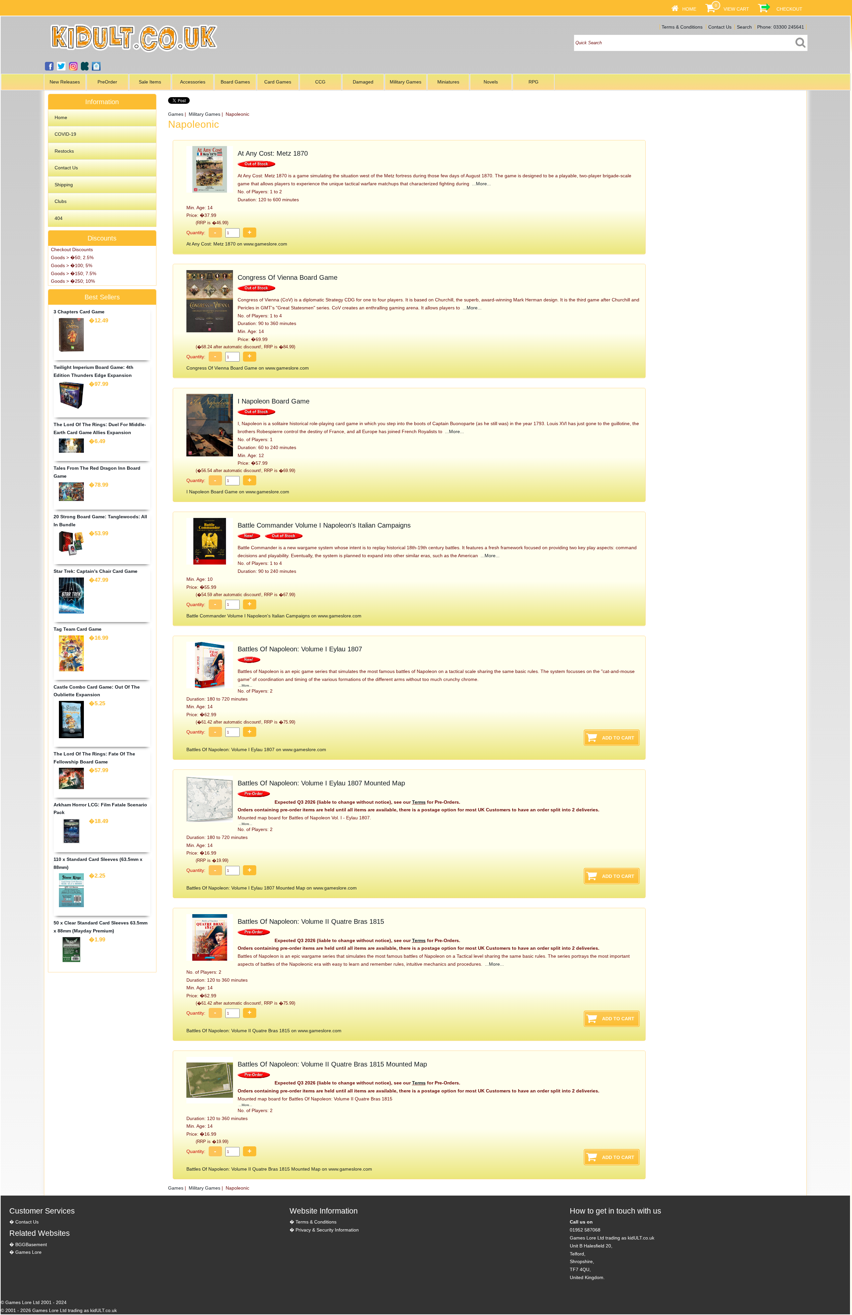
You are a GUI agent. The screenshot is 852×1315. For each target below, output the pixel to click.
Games (175, 114)
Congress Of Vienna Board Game (287, 277)
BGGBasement (31, 1244)
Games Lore (28, 1252)
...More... (481, 183)
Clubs (61, 201)
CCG (320, 81)
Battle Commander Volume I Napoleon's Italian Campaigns (324, 525)
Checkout (789, 9)
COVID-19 (65, 134)
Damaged (363, 81)
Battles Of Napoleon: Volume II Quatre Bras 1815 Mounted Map (332, 1064)
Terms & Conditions (682, 27)
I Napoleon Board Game (274, 401)
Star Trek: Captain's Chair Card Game (95, 571)
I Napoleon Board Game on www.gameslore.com (237, 491)
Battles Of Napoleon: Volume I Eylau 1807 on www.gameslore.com (256, 749)
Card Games (277, 81)
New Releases (65, 81)
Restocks (64, 151)
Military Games (405, 81)
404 (59, 218)
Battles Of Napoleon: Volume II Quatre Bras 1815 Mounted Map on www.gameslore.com (279, 1169)
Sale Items (150, 81)
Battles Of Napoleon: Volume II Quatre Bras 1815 (311, 921)
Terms (419, 802)
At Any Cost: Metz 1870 (273, 153)
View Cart (736, 9)
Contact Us (720, 27)
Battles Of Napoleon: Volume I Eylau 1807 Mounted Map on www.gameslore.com (271, 888)
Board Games (235, 81)
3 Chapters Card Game (79, 311)
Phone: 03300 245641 (780, 27)
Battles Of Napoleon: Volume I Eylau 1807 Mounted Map (321, 783)
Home (689, 9)
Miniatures (448, 81)
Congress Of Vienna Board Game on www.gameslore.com (247, 368)
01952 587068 (585, 1230)
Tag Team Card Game (78, 629)
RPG (533, 81)
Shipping (64, 184)
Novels (491, 81)
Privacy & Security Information (327, 1230)
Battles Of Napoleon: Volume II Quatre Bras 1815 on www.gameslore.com (263, 1030)
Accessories (192, 81)
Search (744, 27)
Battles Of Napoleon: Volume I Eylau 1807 (300, 649)
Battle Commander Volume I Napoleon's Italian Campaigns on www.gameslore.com (273, 615)
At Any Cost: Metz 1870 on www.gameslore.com (236, 244)
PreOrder (107, 81)
